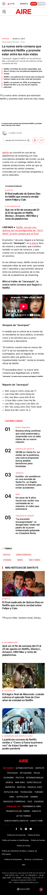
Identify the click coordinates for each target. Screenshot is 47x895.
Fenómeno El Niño (32, 806)
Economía (9, 778)
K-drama (34, 243)
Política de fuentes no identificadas (15, 840)
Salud (37, 773)
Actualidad (26, 773)
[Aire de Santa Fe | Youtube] (30, 829)
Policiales (12, 773)
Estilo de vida (11, 792)
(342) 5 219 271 (37, 878)
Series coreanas (23, 555)
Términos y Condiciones (33, 859)
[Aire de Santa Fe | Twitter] (21, 829)
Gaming (34, 797)
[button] (7, 11)
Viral (11, 797)
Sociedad (39, 801)
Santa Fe (39, 768)
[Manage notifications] (41, 889)
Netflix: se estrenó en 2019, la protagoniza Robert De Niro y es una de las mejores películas (22, 84)
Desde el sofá (19, 39)
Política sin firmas (23, 846)
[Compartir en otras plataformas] (41, 140)
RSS (23, 865)
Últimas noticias (24, 768)
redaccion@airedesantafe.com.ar (26, 882)
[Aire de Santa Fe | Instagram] (26, 829)
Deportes (10, 787)
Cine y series (34, 560)
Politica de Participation (13, 859)
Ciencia (9, 782)
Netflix (5, 152)
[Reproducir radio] (3, 3)
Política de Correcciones (16, 835)
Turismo (38, 792)
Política (20, 778)
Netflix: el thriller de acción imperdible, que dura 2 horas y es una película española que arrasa (23, 71)
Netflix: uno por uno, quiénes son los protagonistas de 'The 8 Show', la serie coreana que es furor (22, 230)
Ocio (29, 801)
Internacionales (34, 778)
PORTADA (5, 39)
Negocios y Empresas (14, 801)
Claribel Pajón (15, 133)
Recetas (21, 787)
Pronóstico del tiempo (18, 811)
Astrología (22, 797)
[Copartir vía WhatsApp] (35, 140)
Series (20, 560)
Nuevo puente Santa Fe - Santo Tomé (24, 821)
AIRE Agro (20, 782)
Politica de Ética (34, 835)
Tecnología (26, 792)
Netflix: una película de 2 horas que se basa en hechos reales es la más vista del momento (24, 78)
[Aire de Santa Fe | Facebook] (16, 829)
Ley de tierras (23, 816)
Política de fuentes (38, 840)
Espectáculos (34, 782)
